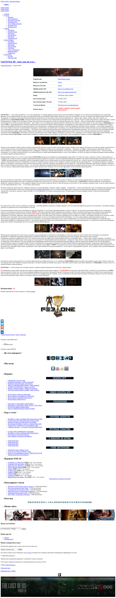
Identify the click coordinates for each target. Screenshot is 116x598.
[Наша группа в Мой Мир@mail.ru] (66, 370)
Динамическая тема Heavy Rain (17, 493)
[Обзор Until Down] (58, 359)
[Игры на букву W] (76, 502)
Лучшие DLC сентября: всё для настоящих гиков (23, 425)
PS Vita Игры (12, 35)
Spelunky (10, 472)
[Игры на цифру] (86, 502)
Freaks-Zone (11, 53)
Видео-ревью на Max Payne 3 (17, 399)
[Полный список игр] (90, 502)
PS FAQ (10, 56)
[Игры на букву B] (31, 502)
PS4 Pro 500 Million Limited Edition (18, 407)
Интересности (12, 27)
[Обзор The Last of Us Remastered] (49, 359)
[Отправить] (58, 332)
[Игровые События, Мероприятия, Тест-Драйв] (60, 430)
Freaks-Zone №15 (13, 445)
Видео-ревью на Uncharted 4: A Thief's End (21, 396)
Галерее (32, 291)
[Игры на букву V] (74, 502)
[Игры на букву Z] (83, 502)
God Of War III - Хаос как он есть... (18, 62)
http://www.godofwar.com (65, 89)
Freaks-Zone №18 (13, 440)
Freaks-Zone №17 (13, 442)
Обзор (17, 334)
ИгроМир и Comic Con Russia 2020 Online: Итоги (23, 433)
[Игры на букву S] (68, 502)
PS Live (6, 15)
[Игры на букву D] (35, 502)
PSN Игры (11, 33)
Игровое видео (12, 22)
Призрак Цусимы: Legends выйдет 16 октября (22, 422)
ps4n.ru (6, 537)
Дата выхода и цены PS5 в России (18, 435)
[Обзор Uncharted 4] (62, 359)
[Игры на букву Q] (63, 502)
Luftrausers (11, 475)
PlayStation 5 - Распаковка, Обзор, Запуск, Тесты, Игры (25, 405)
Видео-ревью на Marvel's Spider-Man (19, 394)
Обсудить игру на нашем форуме (68, 105)
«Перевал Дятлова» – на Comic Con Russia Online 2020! (25, 427)
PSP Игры (11, 37)
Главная (6, 14)
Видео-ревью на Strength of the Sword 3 (20, 398)
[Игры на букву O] (59, 502)
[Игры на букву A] (29, 502)
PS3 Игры (11, 30)
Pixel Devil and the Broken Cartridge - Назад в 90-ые (23, 390)
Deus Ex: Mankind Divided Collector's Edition (21, 408)
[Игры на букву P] (61, 502)
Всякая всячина (13, 51)
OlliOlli (10, 474)
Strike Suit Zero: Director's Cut (17, 466)
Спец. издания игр (13, 50)
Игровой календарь (14, 20)
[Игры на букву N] (57, 502)
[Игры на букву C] (33, 502)
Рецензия (23, 334)
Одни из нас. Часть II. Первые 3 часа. (19, 451)
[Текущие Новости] (60, 417)
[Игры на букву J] (48, 502)
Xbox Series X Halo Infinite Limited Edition (20, 404)
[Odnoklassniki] (58, 326)
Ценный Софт (12, 58)
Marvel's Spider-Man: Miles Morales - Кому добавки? (23, 385)
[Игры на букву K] (50, 502)
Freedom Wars (12, 470)
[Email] (58, 329)
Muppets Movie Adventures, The (17, 477)
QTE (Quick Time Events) (41, 189)
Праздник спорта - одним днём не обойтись (21, 491)
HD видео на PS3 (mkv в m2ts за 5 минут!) (21, 486)
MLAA (72, 241)
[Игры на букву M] (55, 502)
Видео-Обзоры (9, 40)
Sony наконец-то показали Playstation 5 (20, 436)
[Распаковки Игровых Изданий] (60, 402)
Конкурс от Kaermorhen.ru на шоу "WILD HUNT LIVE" (25, 453)
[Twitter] (58, 323)
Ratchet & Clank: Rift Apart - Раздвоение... (20, 383)
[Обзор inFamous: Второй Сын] (71, 359)
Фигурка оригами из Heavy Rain (18, 488)
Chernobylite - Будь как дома (16, 380)
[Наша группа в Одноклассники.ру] (62, 370)
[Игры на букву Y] (81, 502)
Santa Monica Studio (64, 79)
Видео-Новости (13, 19)
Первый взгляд (12, 38)
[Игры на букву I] (46, 502)
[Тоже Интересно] (60, 448)
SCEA (60, 82)
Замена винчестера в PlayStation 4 (18, 455)
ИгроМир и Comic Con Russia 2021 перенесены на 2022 (25, 419)
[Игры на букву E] (37, 502)
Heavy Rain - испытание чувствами (19, 494)
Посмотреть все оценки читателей (59, 479)
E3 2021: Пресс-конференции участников (21, 431)
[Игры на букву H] (44, 502)
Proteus (10, 469)
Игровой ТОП (12, 25)
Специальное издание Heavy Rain (18, 489)
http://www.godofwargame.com (67, 92)
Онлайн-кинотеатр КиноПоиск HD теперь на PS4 (23, 420)
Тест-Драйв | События (15, 23)
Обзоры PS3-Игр (6, 65)
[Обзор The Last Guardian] (66, 359)
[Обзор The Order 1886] (53, 359)
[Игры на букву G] (42, 502)
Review (12, 334)
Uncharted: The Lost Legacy (16, 464)
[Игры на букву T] (70, 502)
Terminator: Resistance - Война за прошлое (21, 382)
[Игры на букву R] (66, 502)
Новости (10, 17)
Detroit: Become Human (15, 467)
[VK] (58, 320)
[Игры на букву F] (39, 502)
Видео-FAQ (8, 54)
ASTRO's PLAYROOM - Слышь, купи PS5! (21, 387)
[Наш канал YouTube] (58, 370)
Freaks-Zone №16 (13, 444)
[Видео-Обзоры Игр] (60, 393)
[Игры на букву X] (79, 502)
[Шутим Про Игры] (60, 439)
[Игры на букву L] (52, 502)
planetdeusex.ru (8, 539)
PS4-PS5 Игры (12, 32)
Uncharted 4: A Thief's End (16, 462)
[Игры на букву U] (72, 502)
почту (30, 552)
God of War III (5, 334)
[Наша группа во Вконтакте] (53, 370)
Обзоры (6, 28)
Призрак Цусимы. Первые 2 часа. (18, 450)
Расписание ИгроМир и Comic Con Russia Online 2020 (24, 424)
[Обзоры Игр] (60, 379)
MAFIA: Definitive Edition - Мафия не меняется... (23, 388)
